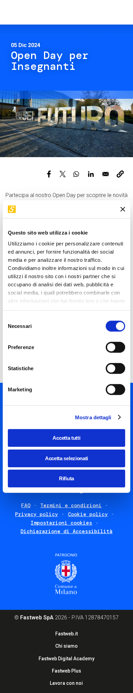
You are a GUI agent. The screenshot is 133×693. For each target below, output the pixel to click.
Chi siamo (66, 646)
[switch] (115, 347)
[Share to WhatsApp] (76, 174)
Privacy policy (36, 514)
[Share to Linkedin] (91, 174)
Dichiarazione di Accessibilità (66, 531)
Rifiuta (66, 478)
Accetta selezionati (66, 458)
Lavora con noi (66, 683)
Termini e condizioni (71, 505)
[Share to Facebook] (49, 174)
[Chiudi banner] (122, 209)
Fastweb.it (66, 633)
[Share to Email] (106, 174)
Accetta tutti (66, 438)
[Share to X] (63, 174)
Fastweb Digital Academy (66, 658)
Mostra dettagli (93, 417)
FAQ (25, 505)
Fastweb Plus (66, 671)
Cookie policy (88, 514)
